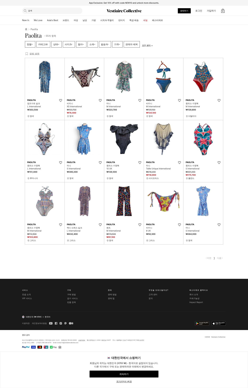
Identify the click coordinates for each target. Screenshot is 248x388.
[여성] (80, 20)
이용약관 (26, 323)
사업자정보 (81, 340)
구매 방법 (71, 294)
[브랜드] (71, 20)
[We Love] (45, 20)
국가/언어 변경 (124, 381)
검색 (30, 10)
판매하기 (184, 10)
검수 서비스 (72, 298)
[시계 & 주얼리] (116, 20)
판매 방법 (112, 294)
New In (25, 20)
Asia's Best (52, 20)
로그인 (198, 10)
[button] (223, 11)
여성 (76, 20)
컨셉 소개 (26, 294)
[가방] (98, 20)
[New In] (31, 20)
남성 (85, 20)
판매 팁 (111, 298)
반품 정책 (71, 302)
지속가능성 (194, 298)
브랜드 (66, 20)
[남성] (89, 20)
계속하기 (124, 374)
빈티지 (121, 20)
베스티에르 (157, 20)
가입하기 (211, 10)
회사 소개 (193, 294)
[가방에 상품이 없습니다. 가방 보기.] (223, 11)
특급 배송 (134, 20)
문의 (151, 298)
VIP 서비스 (27, 298)
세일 (145, 20)
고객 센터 (153, 294)
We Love (38, 20)
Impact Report (196, 302)
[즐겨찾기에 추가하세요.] (60, 100)
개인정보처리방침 (39, 323)
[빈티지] (127, 20)
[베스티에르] (165, 20)
